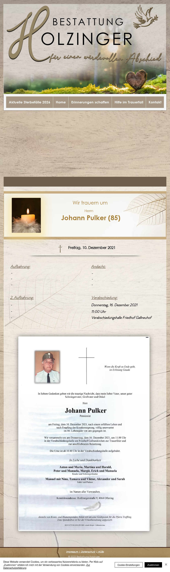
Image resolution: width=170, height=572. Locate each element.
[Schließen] (166, 564)
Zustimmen (153, 565)
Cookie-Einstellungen (129, 565)
